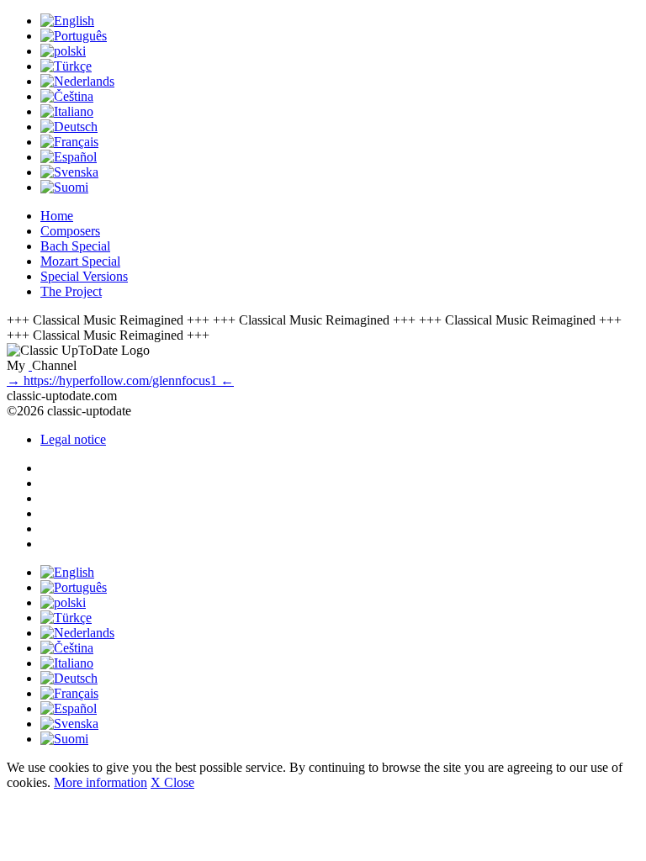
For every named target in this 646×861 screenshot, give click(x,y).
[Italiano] (66, 111)
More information (100, 782)
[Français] (69, 142)
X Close (172, 782)
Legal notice (73, 439)
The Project (71, 291)
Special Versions (84, 276)
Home (56, 216)
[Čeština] (66, 96)
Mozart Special (80, 261)
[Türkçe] (66, 66)
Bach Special (75, 246)
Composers (70, 231)
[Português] (73, 36)
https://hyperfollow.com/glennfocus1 (120, 380)
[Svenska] (69, 172)
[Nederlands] (77, 81)
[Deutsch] (69, 126)
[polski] (63, 51)
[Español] (68, 157)
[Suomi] (64, 187)
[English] (67, 20)
